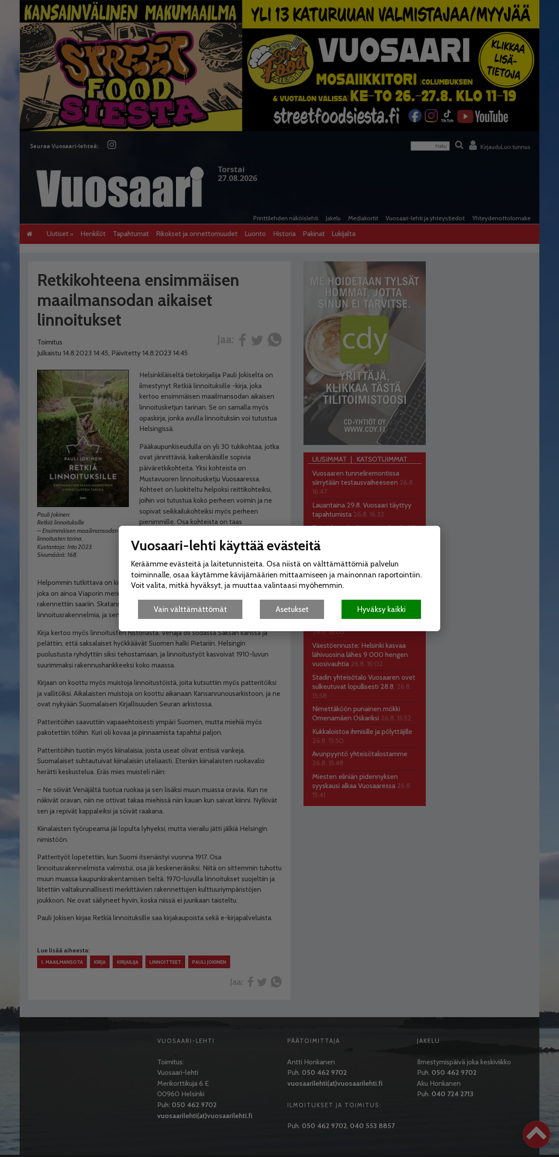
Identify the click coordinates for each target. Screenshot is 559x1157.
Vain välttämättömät (190, 609)
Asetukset (292, 609)
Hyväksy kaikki (381, 609)
